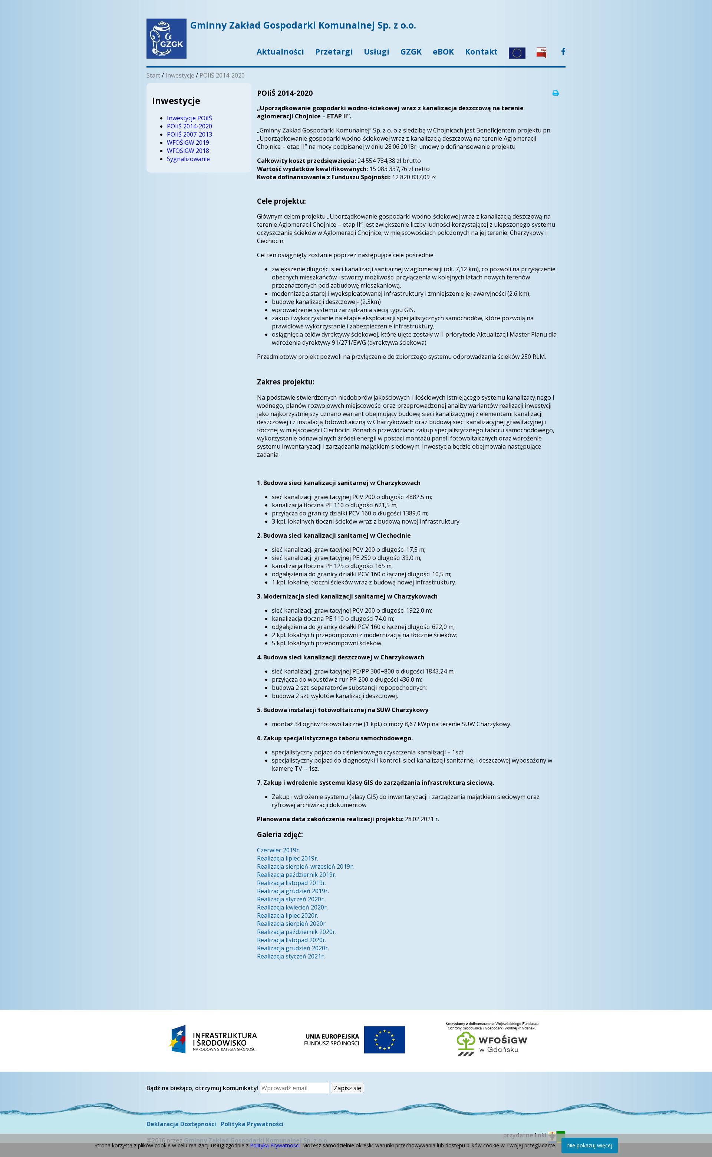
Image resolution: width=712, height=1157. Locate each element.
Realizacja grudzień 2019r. (293, 891)
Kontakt (481, 51)
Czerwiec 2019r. (278, 850)
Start (153, 75)
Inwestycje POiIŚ (189, 118)
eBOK (443, 51)
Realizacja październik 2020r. (296, 932)
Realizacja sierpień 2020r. (292, 924)
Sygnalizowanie (188, 159)
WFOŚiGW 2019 (188, 142)
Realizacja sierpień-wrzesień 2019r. (305, 866)
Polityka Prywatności (252, 1124)
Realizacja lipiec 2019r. (287, 858)
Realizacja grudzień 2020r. (293, 948)
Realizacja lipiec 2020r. (287, 915)
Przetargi (334, 51)
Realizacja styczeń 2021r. (291, 956)
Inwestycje (179, 75)
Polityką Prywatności (275, 1145)
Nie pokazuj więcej (589, 1145)
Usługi (376, 51)
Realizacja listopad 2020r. (291, 940)
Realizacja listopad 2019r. (291, 883)
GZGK (411, 51)
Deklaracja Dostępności (181, 1124)
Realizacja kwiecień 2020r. (292, 907)
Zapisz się (347, 1088)
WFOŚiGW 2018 (188, 151)
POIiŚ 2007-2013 (189, 134)
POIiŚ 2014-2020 (222, 75)
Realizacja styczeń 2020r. (291, 899)
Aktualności (280, 51)
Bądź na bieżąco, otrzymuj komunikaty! (203, 1088)
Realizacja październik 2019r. (296, 875)
